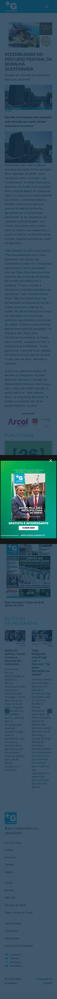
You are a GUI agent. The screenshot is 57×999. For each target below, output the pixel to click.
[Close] (51, 460)
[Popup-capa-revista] (28, 462)
